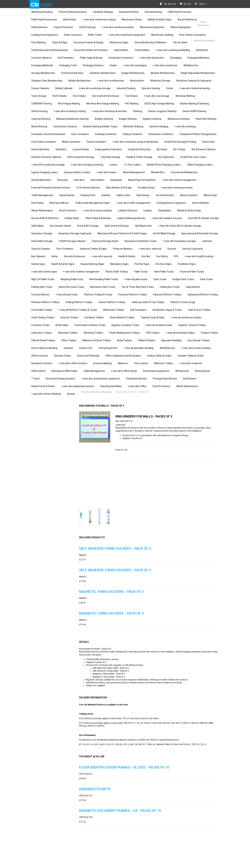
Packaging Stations (93, 65)
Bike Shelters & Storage (119, 187)
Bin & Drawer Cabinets (203, 149)
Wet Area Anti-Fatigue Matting (102, 103)
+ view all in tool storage (156, 96)
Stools (169, 88)
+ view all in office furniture (73, 363)
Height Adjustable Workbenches (198, 73)
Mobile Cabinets (63, 88)
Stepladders (164, 210)
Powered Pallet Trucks (192, 271)
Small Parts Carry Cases (193, 157)
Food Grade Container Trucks (89, 325)
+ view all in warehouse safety (118, 27)
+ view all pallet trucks (135, 279)
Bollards (106, 195)
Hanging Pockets (94, 789)
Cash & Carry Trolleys (199, 309)
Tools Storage (38, 96)
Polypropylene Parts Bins (108, 149)
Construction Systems (65, 126)
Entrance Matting (102, 363)
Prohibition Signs (187, 264)
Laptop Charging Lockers (44, 172)
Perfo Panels (59, 96)
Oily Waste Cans (143, 225)
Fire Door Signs (164, 264)
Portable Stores (146, 187)
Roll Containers (66, 57)
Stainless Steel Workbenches (46, 80)
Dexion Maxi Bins (40, 149)
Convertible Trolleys (41, 309)
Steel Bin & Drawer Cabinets (46, 157)
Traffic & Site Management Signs (92, 203)
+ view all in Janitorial (150, 248)
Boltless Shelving (104, 118)
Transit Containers (96, 141)
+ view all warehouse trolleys (186, 317)
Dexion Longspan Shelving (162, 111)
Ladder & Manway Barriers (131, 218)
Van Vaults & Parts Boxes (105, 96)
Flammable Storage (42, 241)
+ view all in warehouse (165, 65)
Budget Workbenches (133, 73)
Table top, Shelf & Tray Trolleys (147, 302)
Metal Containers (71, 141)
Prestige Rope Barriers (165, 378)
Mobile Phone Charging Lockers (164, 164)
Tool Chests (131, 96)
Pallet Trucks (141, 271)
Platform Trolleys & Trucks (98, 294)
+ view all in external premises (177, 187)
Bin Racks (162, 149)
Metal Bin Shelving (133, 126)
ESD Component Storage (80, 157)
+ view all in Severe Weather (46, 393)
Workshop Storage (160, 80)
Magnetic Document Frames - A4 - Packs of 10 (120, 811)
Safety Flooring (87, 27)
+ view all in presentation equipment (100, 378)
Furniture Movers (40, 294)
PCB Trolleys (153, 332)
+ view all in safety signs (44, 271)
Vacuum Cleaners (40, 248)
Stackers (68, 348)
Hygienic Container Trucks (125, 325)
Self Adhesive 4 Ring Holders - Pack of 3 (115, 548)
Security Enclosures (74, 256)
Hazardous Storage (41, 233)
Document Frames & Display (88, 42)
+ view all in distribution (151, 57)
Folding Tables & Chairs (159, 355)
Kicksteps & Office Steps (64, 371)
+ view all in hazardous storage (179, 241)
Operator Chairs (62, 355)
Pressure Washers (122, 248)
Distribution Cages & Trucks (167, 309)
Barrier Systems (188, 195)
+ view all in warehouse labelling (173, 50)
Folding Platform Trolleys (79, 302)
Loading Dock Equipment (44, 34)
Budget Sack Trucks (183, 279)
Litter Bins (79, 180)
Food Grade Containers (43, 141)
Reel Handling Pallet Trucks (103, 279)
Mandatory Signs (119, 264)
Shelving (137, 111)
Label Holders (121, 50)
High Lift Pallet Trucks (42, 279)
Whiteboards (182, 371)
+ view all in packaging (135, 65)
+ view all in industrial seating (194, 88)
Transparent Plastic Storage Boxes (197, 134)
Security (171, 248)
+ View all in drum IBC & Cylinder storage (179, 225)
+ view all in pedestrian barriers (77, 386)
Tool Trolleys (79, 96)
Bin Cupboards (166, 157)
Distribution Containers (121, 57)
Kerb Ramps (143, 195)
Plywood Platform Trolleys (167, 294)
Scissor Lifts (85, 348)
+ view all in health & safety (199, 256)
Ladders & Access (127, 210)
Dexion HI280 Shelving (194, 111)
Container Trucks (40, 325)
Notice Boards (202, 371)
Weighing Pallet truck (72, 279)
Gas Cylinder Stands (60, 225)
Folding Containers (133, 134)
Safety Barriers (39, 27)
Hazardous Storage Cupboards (74, 233)
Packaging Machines (198, 57)
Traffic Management (42, 195)
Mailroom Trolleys (163, 363)
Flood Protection (68, 210)
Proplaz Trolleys (209, 332)
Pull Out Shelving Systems (73, 12)
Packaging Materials (42, 65)
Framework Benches (72, 73)
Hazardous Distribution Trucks (140, 241)
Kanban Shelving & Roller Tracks (100, 126)
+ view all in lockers (106, 172)
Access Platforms (187, 19)
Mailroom (123, 363)
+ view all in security (101, 256)
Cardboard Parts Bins (139, 149)
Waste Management (134, 172)
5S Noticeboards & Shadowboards (49, 50)
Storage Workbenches (43, 73)
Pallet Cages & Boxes (91, 57)
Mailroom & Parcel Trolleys (96, 340)
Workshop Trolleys (68, 332)
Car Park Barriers (165, 195)
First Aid (145, 256)
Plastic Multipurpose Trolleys (124, 332)
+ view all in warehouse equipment (126, 34)
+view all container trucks (158, 325)
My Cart (187, 4)
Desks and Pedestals (88, 355)
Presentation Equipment (156, 371)
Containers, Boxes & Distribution (48, 134)
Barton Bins (208, 141)
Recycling (62, 180)
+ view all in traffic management (133, 203)
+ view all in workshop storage (95, 88)
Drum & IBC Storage (87, 225)
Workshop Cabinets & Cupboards (193, 80)
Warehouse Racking (42, 12)
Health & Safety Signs (62, 264)
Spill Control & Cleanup (117, 225)
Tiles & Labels (180, 42)
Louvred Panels (80, 149)
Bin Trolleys (179, 149)
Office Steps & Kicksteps (98, 218)
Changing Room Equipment (171, 203)
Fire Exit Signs (142, 264)
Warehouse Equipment (152, 27)
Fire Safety (162, 256)
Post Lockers (141, 363)
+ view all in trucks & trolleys (196, 348)
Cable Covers (123, 195)
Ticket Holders (142, 50)
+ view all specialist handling (139, 348)
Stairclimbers (193, 287)
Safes (54, 256)
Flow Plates (37, 203)
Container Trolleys (94, 317)
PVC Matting (131, 103)
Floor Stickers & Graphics (192, 34)
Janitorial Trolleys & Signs (93, 248)
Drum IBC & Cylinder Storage (203, 218)
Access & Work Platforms (45, 218)
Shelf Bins (60, 149)
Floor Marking (38, 42)
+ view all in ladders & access (167, 218)
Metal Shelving (39, 126)
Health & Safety (126, 256)
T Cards (35, 378)
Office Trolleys (68, 340)
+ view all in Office (137, 386)
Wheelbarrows (167, 348)
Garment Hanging (158, 126)
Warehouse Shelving (178, 118)
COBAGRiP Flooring (41, 103)
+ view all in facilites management (81, 271)
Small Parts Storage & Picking (180, 141)
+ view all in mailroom (190, 363)
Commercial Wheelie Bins (184, 172)
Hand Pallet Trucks (164, 271)
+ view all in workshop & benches (109, 111)
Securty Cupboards (192, 248)
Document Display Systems (60, 378)
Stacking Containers (105, 134)
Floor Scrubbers (64, 248)
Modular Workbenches (163, 73)
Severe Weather (200, 203)
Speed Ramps (66, 195)
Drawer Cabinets (40, 88)
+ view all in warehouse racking (98, 19)
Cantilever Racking (103, 12)
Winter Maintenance (42, 210)
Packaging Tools (68, 65)
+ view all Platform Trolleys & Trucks (78, 309)
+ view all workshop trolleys (180, 332)
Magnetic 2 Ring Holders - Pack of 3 (111, 613)
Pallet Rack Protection (179, 12)
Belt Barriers (189, 378)
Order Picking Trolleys (42, 317)
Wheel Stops (210, 195)
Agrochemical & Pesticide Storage (199, 233)
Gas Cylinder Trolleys (199, 340)
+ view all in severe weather (97, 210)
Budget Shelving (128, 118)
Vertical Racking (153, 12)
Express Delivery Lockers (77, 172)
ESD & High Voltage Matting (159, 103)
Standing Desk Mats (111, 386)
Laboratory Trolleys (41, 332)
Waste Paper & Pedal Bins (142, 180)
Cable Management (94, 371)
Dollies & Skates (146, 340)
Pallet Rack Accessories (44, 19)
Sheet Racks (69, 19)
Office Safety (38, 371)
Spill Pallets (37, 225)
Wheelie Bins (157, 172)
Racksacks (116, 180)
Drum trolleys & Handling (44, 348)
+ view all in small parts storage (48, 164)
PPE (176, 256)
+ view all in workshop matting (70, 111)
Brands (71, 393)
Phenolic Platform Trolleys (45, 302)
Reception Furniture (41, 363)
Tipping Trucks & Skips (153, 317)
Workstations (137, 80)
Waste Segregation (180, 27)
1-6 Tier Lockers (132, 164)
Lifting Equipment (108, 348)
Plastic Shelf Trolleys (117, 271)
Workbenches (191, 65)
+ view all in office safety (124, 371)
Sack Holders (97, 180)
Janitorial (207, 241)
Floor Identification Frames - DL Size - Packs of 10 (124, 767)
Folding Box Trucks (170, 287)
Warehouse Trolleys (113, 309)
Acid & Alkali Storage (164, 233)
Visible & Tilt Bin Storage (139, 157)
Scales (113, 65)
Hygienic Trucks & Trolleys (192, 325)
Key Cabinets (38, 256)
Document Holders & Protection (91, 50)
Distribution (202, 50)
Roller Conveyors (73, 34)
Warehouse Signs (119, 42)
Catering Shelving (40, 118)
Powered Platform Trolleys (132, 294)
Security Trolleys (69, 317)
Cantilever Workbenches (102, 73)
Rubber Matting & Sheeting (194, 103)
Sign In (202, 4)
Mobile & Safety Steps (160, 19)
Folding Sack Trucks (41, 287)
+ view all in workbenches (110, 80)
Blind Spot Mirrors (59, 203)
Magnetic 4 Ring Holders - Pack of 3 (111, 592)
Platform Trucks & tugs (183, 302)
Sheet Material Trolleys (122, 317)
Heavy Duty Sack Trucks (71, 287)
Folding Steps (72, 218)
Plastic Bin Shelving (206, 118)
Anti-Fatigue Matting (69, 103)
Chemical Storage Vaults (105, 241)
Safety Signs (38, 264)
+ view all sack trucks (67, 294)
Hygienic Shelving (152, 118)
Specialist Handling (171, 340)
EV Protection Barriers (88, 187)
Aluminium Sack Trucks (102, 287)
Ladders (147, 210)
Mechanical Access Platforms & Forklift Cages (122, 233)
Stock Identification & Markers (150, 42)
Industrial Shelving (128, 12)
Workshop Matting (185, 96)
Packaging (175, 57)
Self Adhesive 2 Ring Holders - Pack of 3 (115, 570)
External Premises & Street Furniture (50, 187)
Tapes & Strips (59, 42)
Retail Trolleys (124, 340)
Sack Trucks (160, 279)
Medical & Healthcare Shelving (72, 118)
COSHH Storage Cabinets (72, 241)
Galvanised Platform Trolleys (203, 294)
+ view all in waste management (179, 180)
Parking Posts (88, 195)
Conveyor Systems (41, 57)
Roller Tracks (95, 34)
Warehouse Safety (132, 19)
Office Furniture (39, 355)
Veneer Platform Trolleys (111, 302)
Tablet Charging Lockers (200, 164)
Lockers (113, 164)
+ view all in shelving (185, 126)
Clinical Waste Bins (41, 180)
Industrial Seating (126, 88)
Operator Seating (150, 88)
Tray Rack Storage (110, 157)
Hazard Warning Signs (92, 264)
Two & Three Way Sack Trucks (137, 287)
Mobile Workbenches (80, 80)
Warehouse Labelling (162, 34)
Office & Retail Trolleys (43, 340)
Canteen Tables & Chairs (191, 355)
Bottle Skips (62, 325)
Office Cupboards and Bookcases (123, 355)
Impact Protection (63, 27)
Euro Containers (80, 134)
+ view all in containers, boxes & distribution (135, 141)
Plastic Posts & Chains (43, 386)
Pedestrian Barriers (136, 378)
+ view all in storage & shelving (87, 164)
